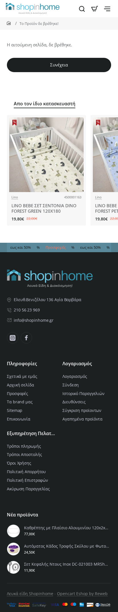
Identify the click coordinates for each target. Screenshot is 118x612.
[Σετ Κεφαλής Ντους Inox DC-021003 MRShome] (13, 567)
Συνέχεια (59, 65)
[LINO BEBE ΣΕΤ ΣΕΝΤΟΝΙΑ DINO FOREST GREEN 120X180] (46, 154)
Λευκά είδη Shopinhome (30, 593)
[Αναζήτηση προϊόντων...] (82, 8)
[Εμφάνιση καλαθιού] (94, 8)
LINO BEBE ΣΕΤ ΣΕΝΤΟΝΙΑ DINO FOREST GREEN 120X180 (43, 208)
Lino (14, 197)
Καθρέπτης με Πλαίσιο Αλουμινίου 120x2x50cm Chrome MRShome (66, 527)
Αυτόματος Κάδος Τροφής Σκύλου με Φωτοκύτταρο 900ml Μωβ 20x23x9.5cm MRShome (66, 546)
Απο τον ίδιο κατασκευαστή (44, 104)
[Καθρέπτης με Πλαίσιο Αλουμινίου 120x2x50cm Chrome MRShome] (13, 531)
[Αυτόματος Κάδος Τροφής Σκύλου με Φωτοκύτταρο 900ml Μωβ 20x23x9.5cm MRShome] (13, 549)
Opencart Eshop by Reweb (82, 593)
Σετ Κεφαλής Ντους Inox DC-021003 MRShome (66, 564)
